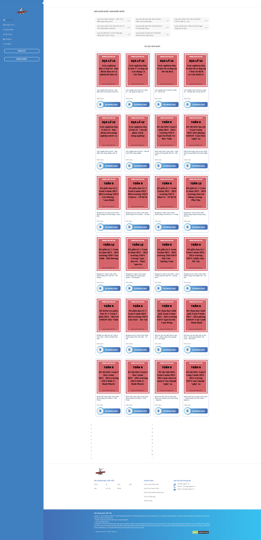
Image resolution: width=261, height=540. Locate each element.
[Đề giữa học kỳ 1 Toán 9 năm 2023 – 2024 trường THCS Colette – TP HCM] (138, 193)
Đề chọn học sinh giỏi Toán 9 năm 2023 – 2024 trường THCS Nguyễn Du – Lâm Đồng (166, 337)
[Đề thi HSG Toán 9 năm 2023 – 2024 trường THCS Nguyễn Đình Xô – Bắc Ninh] (167, 131)
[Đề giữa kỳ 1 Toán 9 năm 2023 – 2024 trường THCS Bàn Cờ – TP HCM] (167, 193)
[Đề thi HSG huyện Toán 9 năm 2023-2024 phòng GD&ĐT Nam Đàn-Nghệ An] (196, 131)
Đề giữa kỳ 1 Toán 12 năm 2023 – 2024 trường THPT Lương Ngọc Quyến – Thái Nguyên (136, 275)
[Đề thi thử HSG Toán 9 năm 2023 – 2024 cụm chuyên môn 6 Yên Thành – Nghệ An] (167, 377)
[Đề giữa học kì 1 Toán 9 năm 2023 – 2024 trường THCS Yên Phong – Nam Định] (109, 193)
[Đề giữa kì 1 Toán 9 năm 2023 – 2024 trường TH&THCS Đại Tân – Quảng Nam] (167, 254)
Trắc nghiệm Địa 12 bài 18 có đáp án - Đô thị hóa (166, 91)
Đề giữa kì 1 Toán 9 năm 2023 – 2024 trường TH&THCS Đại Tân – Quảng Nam (167, 275)
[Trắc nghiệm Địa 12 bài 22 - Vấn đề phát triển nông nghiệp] (138, 131)
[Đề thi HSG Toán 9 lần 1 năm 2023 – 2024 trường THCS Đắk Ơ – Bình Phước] (109, 377)
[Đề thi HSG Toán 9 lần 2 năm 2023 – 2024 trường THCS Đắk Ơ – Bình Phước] (138, 377)
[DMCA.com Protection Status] (200, 532)
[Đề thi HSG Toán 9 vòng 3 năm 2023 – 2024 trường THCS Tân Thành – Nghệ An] (196, 377)
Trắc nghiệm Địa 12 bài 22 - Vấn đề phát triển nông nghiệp (137, 152)
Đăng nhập (22, 59)
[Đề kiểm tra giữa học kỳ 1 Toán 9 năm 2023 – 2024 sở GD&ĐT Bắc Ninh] (109, 315)
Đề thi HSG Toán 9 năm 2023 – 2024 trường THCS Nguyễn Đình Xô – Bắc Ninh (166, 153)
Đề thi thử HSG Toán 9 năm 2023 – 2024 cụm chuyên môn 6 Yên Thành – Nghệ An (166, 398)
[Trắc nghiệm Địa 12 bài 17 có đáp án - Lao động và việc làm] (138, 70)
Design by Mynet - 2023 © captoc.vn (106, 531)
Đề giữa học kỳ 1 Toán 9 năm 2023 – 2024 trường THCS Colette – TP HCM (137, 213)
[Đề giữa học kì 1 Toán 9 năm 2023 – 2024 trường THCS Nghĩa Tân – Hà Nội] (196, 254)
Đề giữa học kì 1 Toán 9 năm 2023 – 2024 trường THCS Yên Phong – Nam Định (108, 214)
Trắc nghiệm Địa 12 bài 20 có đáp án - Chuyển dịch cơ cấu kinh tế (195, 91)
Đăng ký (22, 51)
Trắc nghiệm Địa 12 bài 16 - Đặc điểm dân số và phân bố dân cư (107, 91)
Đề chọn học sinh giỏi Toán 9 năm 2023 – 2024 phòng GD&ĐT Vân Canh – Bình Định (195, 337)
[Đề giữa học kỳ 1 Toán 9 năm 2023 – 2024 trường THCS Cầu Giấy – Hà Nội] (138, 315)
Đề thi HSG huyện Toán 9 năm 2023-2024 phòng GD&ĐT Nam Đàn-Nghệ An (196, 153)
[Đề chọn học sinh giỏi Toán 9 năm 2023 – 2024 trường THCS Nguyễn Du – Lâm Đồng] (167, 315)
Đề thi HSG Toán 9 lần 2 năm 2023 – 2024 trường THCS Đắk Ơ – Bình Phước (137, 398)
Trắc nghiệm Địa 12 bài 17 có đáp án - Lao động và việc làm (137, 91)
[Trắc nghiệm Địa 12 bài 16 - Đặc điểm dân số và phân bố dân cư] (109, 70)
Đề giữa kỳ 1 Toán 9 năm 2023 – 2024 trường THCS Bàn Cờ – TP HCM (166, 213)
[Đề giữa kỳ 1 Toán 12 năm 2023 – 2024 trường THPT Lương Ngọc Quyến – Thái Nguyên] (138, 254)
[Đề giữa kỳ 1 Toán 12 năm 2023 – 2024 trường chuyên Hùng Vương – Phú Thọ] (196, 193)
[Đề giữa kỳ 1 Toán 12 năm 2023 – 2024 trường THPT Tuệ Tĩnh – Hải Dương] (109, 254)
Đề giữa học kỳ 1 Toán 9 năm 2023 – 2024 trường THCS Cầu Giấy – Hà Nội (137, 337)
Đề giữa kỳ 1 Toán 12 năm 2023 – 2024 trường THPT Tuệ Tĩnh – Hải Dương (107, 275)
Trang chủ (9, 20)
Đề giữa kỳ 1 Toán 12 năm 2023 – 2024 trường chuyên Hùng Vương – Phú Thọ (195, 214)
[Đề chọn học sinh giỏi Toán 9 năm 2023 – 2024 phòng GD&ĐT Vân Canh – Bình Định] (196, 315)
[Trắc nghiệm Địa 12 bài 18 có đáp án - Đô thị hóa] (167, 70)
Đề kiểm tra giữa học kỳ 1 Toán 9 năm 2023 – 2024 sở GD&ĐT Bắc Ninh (107, 337)
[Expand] (44, 3)
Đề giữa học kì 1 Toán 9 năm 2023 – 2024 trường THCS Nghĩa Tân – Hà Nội (195, 275)
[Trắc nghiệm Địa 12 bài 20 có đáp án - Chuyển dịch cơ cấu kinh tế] (196, 70)
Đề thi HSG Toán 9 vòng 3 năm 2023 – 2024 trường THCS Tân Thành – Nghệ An (195, 398)
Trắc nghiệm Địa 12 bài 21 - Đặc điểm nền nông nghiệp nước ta (107, 152)
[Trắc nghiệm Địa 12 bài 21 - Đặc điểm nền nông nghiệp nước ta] (109, 131)
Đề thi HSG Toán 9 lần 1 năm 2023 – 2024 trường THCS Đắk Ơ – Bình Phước (108, 398)
